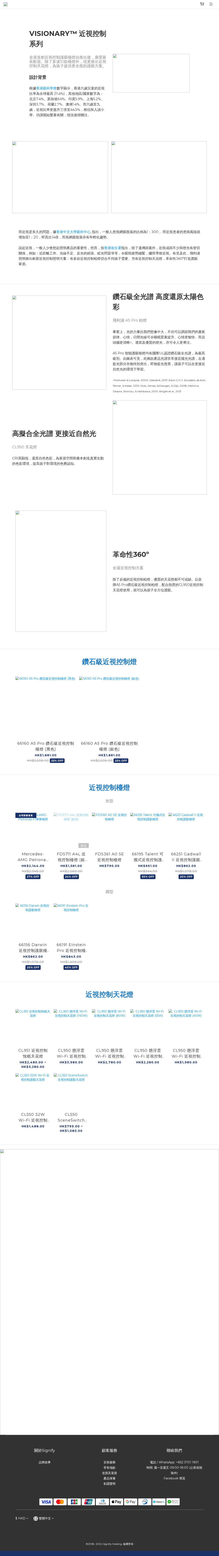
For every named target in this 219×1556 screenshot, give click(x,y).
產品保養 (109, 1478)
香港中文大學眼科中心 (73, 232)
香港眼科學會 (46, 88)
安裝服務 (109, 1462)
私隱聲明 (109, 1484)
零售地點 (109, 1468)
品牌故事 (45, 1462)
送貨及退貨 (109, 1473)
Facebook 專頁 (174, 1478)
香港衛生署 (112, 248)
